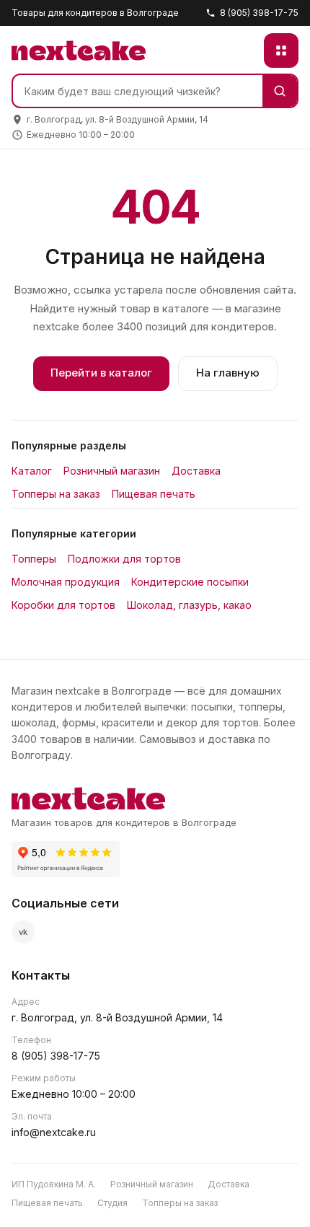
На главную (228, 372)
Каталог (32, 471)
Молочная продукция (66, 582)
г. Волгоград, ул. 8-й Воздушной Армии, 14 (117, 1017)
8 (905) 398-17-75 (259, 12)
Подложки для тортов (124, 559)
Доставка (196, 471)
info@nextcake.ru (54, 1132)
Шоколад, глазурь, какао (189, 605)
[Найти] (279, 91)
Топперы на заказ (56, 494)
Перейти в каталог (101, 372)
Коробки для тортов (63, 605)
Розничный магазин (111, 471)
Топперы (34, 559)
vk (23, 932)
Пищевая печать (153, 494)
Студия (112, 1202)
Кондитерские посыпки (190, 582)
